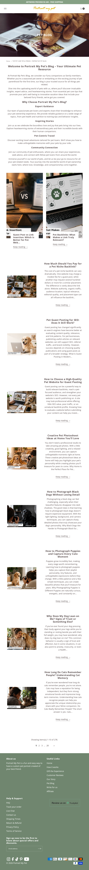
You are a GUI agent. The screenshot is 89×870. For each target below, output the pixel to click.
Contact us (11, 815)
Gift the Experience (55, 771)
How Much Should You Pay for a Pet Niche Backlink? (63, 265)
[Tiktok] (16, 859)
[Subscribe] (39, 848)
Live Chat (10, 811)
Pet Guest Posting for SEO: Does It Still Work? (62, 321)
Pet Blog (50, 783)
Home (8, 61)
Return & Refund (13, 823)
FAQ (8, 802)
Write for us (52, 787)
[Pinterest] (21, 859)
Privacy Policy (12, 827)
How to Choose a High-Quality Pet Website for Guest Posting (63, 380)
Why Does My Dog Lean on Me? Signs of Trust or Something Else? (63, 618)
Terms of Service (13, 831)
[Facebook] (13, 859)
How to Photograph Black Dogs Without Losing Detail (63, 493)
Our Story (51, 779)
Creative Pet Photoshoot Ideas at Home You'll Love (63, 437)
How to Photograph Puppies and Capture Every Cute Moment (62, 553)
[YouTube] (26, 859)
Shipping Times (13, 819)
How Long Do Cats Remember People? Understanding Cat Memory (62, 675)
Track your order (13, 806)
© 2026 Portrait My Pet (16, 863)
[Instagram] (8, 859)
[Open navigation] (5, 8)
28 (47, 745)
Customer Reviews (55, 775)
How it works (53, 767)
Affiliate (50, 791)
